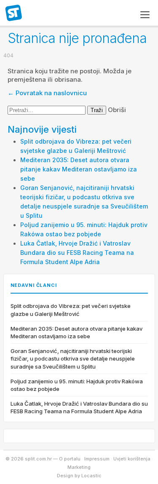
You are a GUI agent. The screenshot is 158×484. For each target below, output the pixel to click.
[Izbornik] (145, 15)
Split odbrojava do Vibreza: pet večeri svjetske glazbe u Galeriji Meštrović (71, 309)
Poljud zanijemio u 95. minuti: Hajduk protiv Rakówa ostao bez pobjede (77, 385)
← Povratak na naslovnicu (47, 93)
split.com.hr (14, 13)
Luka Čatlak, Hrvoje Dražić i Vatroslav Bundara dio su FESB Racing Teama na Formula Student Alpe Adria (77, 252)
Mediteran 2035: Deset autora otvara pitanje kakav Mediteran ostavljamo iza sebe (78, 169)
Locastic (91, 476)
